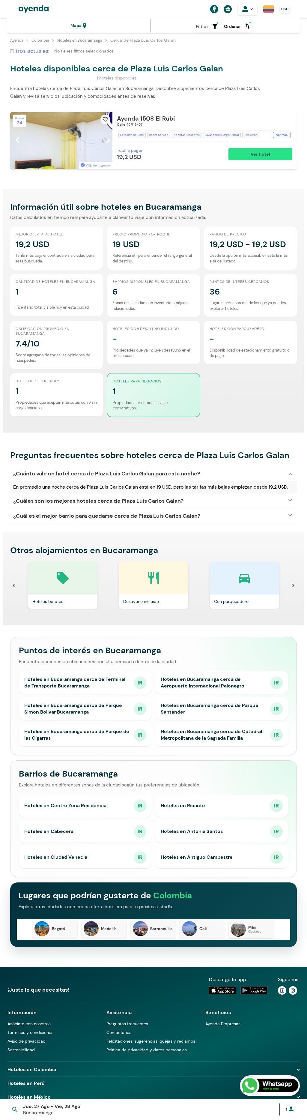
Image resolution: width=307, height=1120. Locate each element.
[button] (153, 140)
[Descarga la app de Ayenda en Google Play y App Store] (238, 990)
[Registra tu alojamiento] (213, 9)
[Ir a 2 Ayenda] (293, 990)
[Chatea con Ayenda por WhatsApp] (270, 1085)
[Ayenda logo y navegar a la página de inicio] (28, 9)
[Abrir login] (247, 9)
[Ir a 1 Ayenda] (282, 990)
